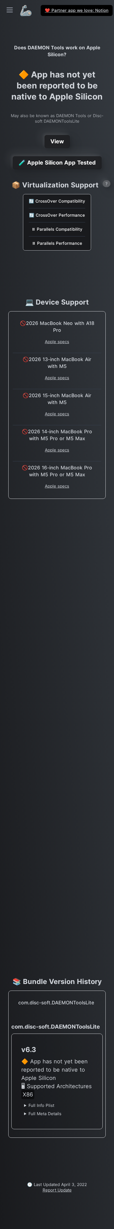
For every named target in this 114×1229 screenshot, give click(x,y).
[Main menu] (10, 10)
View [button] (57, 141)
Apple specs (57, 341)
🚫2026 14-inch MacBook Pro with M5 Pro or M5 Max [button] (57, 435)
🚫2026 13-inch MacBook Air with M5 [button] (57, 362)
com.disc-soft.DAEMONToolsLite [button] (56, 1002)
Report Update (57, 1190)
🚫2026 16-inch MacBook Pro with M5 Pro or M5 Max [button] (57, 471)
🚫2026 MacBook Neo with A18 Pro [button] (57, 326)
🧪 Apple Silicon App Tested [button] (57, 162)
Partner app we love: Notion (76, 10)
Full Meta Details (44, 1113)
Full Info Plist (41, 1105)
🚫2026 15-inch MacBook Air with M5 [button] (57, 398)
